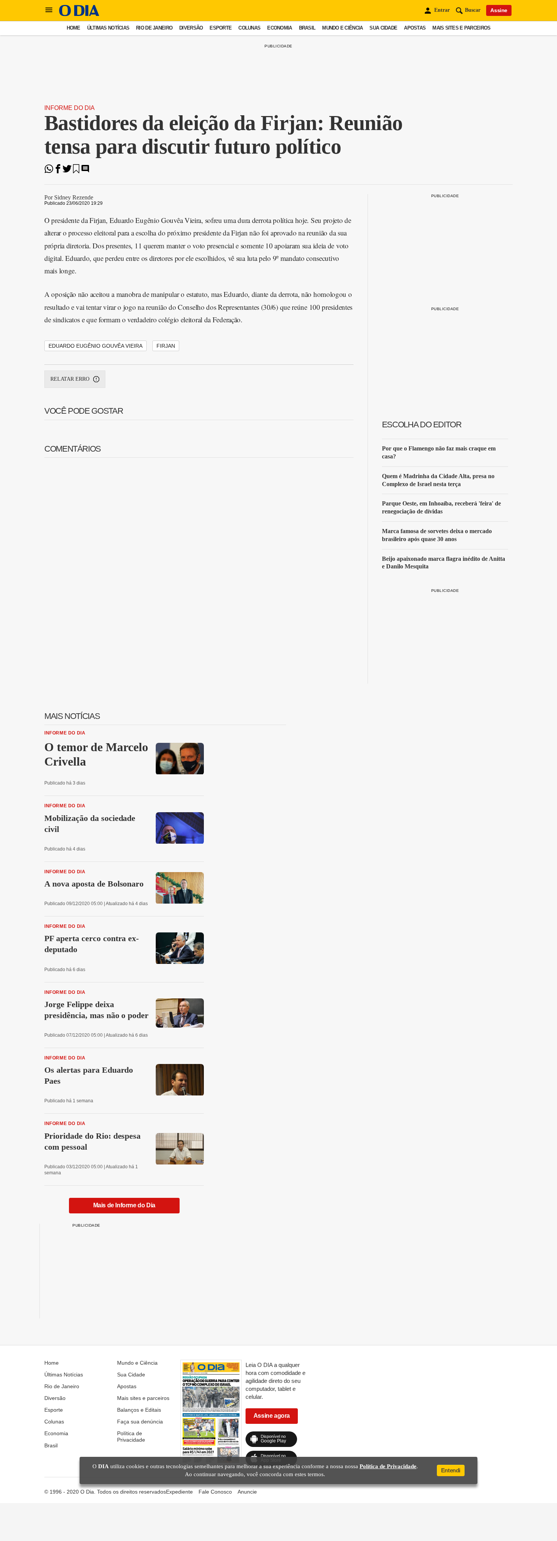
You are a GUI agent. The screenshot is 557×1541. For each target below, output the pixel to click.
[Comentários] (85, 171)
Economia (279, 28)
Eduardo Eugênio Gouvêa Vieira (95, 346)
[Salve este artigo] (76, 171)
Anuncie (247, 1492)
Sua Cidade (383, 28)
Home (73, 28)
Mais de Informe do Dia (124, 1205)
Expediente (179, 1492)
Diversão (191, 28)
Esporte (221, 28)
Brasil (307, 28)
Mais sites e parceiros (461, 28)
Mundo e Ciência (342, 28)
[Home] (79, 14)
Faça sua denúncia (140, 1422)
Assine (498, 10)
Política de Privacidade (131, 1436)
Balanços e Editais (139, 1410)
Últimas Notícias (108, 28)
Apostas (415, 28)
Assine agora (271, 1415)
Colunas (249, 28)
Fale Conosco (215, 1492)
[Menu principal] (48, 10)
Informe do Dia (69, 108)
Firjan (165, 346)
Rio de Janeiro (154, 28)
